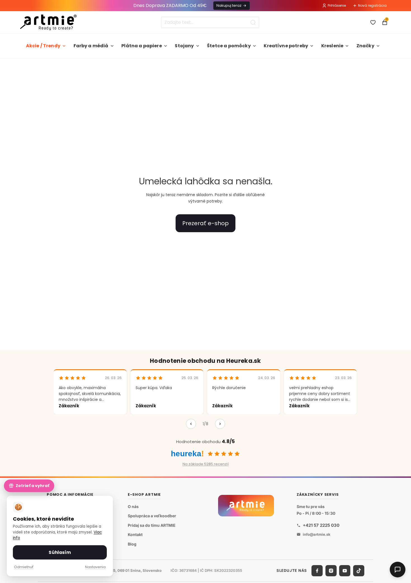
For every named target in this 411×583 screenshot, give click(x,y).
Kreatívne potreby (286, 46)
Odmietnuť (24, 567)
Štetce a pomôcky (229, 46)
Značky (365, 46)
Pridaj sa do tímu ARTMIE (152, 525)
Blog (132, 544)
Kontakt (135, 534)
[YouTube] (344, 570)
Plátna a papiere (141, 46)
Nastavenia (95, 567)
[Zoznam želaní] (373, 22)
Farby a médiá (91, 46)
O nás (133, 506)
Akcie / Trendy (43, 46)
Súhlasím (60, 552)
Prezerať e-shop (205, 223)
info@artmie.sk (316, 534)
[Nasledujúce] (220, 424)
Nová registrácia (372, 5)
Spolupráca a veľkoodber (152, 515)
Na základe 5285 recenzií (206, 464)
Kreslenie (332, 46)
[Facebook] (317, 570)
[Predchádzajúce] (191, 424)
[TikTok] (358, 570)
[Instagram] (331, 570)
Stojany (184, 46)
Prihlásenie (337, 5)
